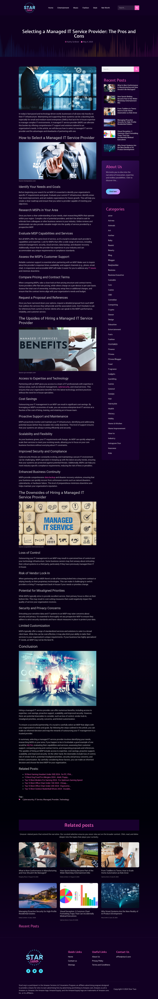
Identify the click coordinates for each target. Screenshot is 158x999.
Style (95, 8)
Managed (47, 799)
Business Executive (116, 275)
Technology (64, 799)
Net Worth (105, 8)
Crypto (111, 309)
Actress (111, 220)
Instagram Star (114, 443)
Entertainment (63, 8)
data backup (50, 477)
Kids (110, 453)
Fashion (86, 8)
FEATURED (112, 344)
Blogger (111, 260)
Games (111, 384)
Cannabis (112, 280)
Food (110, 364)
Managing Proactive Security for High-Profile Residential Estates (126, 122)
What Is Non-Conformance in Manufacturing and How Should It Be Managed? (127, 87)
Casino (111, 290)
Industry (111, 438)
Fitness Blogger (114, 359)
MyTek (30, 745)
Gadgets (111, 374)
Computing (113, 304)
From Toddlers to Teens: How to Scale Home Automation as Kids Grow (127, 111)
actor (110, 215)
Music (75, 8)
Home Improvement (116, 428)
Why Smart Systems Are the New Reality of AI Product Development (126, 147)
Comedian (112, 299)
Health (111, 408)
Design (111, 319)
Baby (110, 240)
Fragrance (112, 369)
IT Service (38, 799)
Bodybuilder (113, 265)
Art (109, 230)
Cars (110, 285)
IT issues (92, 268)
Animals (111, 225)
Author (111, 235)
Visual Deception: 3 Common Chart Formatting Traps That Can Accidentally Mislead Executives (127, 135)
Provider (55, 799)
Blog (110, 255)
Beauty (111, 250)
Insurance (112, 448)
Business (111, 270)
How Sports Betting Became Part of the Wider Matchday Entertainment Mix (127, 100)
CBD (110, 295)
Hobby (111, 418)
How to (111, 433)
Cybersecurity (28, 799)
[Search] (137, 7)
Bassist (111, 245)
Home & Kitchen (115, 423)
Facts (110, 334)
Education (112, 324)
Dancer (111, 314)
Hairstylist (112, 403)
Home (50, 8)
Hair (110, 398)
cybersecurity (63, 387)
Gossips (111, 393)
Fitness (111, 354)
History (111, 413)
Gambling (112, 379)
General (111, 389)
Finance (111, 349)
